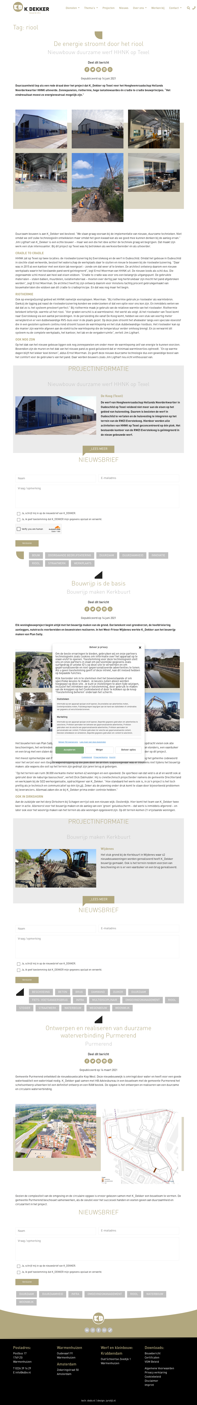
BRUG (79, 992)
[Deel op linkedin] (104, 69)
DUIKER (118, 992)
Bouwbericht (153, 1353)
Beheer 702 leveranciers (68, 742)
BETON (62, 992)
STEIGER (24, 1008)
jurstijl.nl (111, 1401)
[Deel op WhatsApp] (110, 69)
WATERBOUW (72, 1008)
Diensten (71, 8)
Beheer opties (128, 750)
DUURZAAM (106, 555)
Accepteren (69, 750)
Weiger (99, 750)
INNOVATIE (158, 555)
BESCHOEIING (41, 992)
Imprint (112, 757)
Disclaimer (151, 1381)
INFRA (80, 1000)
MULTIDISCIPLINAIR (104, 1000)
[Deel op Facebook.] (87, 69)
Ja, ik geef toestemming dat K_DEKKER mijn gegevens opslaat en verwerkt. (62, 519)
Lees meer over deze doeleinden (93, 742)
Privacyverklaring (101, 757)
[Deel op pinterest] (98, 69)
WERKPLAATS (82, 563)
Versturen (27, 543)
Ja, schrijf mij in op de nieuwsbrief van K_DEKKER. (49, 513)
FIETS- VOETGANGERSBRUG (50, 1000)
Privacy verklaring (156, 1372)
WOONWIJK (122, 1008)
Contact (174, 8)
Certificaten (152, 1357)
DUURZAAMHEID (132, 555)
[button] (140, 647)
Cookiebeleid (87, 757)
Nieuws (123, 8)
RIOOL (36, 563)
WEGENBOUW (98, 1008)
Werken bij (158, 8)
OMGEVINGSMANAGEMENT (142, 1000)
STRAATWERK (57, 563)
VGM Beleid (152, 1362)
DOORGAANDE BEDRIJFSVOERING (69, 555)
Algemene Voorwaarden (159, 1368)
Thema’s (90, 8)
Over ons (139, 8)
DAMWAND (98, 992)
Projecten (109, 8)
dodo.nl (91, 1401)
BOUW (36, 555)
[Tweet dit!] (92, 69)
